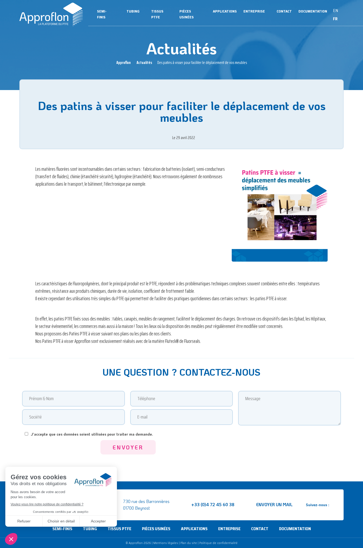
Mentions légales (165, 542)
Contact (284, 11)
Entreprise (254, 11)
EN (335, 10)
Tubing (133, 11)
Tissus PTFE (157, 14)
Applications (225, 11)
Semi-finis (102, 14)
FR (335, 18)
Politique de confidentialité (218, 542)
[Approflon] (51, 14)
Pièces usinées (186, 14)
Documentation (312, 11)
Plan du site (188, 542)
